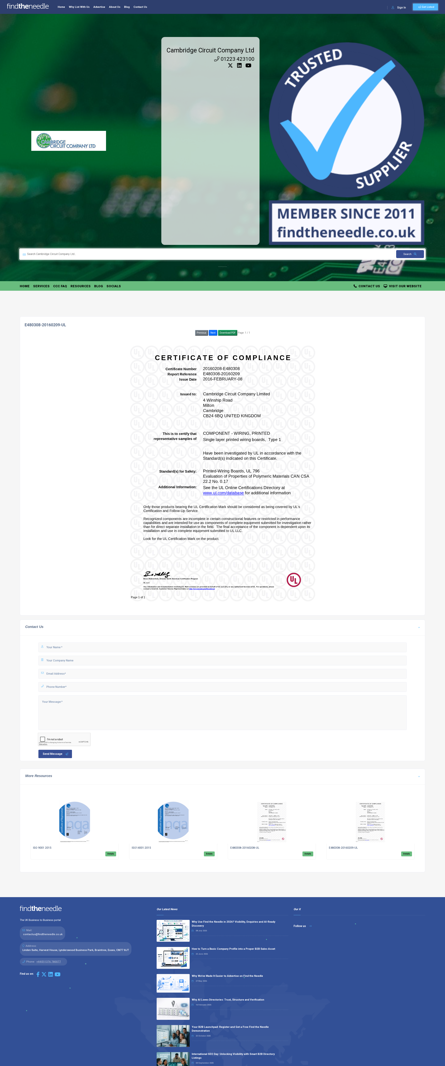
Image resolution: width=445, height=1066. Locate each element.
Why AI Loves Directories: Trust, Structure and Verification (228, 999)
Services (41, 286)
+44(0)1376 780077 (48, 961)
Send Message (52, 754)
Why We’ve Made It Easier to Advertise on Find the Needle (227, 975)
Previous (201, 332)
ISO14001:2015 (141, 847)
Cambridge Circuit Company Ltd (210, 50)
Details (110, 854)
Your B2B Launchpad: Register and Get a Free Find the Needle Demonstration (230, 1029)
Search (407, 254)
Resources (81, 286)
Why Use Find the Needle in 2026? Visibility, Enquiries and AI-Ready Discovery (233, 923)
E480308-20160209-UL (343, 847)
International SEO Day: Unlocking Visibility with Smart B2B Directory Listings (233, 1056)
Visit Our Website (404, 286)
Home (61, 7)
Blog (127, 7)
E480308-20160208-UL (244, 847)
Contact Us (140, 7)
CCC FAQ (60, 286)
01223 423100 (236, 59)
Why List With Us (79, 7)
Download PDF (228, 332)
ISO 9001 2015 (42, 847)
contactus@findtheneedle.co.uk (43, 934)
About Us (114, 7)
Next (213, 332)
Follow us (300, 926)
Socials (114, 286)
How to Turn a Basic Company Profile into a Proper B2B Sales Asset (233, 948)
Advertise (99, 7)
